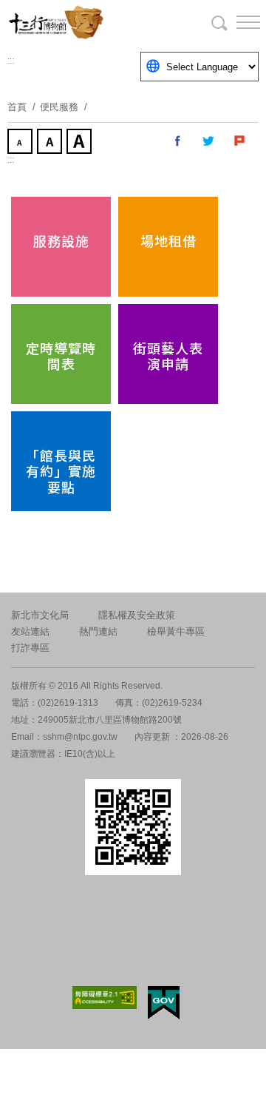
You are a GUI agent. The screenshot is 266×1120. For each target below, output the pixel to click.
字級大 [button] (80, 142)
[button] (236, 22)
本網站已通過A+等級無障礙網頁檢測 (104, 997)
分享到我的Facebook (178, 141)
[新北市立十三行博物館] (81, 22)
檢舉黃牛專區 (176, 631)
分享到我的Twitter (209, 141)
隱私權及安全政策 (136, 615)
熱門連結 (98, 631)
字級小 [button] (21, 142)
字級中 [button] (51, 142)
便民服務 (59, 106)
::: (10, 60)
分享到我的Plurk (240, 141)
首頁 (17, 106)
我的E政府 (164, 1002)
